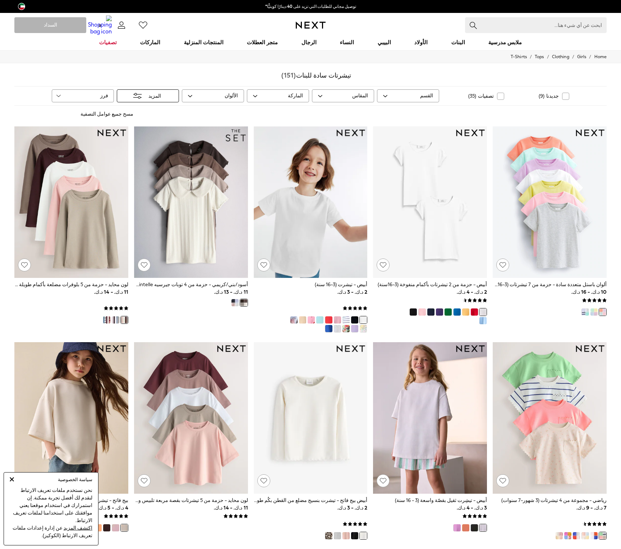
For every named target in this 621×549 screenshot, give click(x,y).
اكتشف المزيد (78, 528)
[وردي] (422, 312)
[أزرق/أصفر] (585, 535)
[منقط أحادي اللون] (337, 328)
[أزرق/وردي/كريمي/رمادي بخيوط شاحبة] (235, 302)
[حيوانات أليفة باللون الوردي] (363, 328)
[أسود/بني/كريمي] (243, 302)
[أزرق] (456, 312)
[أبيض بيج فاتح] (363, 535)
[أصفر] (465, 312)
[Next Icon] (311, 25)
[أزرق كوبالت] (328, 328)
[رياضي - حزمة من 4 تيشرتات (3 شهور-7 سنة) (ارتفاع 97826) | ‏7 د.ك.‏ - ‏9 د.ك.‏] (550, 418)
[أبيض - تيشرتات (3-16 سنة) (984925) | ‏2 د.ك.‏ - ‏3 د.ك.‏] (311, 202)
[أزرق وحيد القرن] (293, 320)
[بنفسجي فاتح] (456, 527)
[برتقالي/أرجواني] (567, 535)
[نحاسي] (465, 527)
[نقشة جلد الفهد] (328, 535)
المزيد (154, 96)
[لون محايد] (124, 320)
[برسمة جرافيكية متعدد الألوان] (585, 312)
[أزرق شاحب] (483, 320)
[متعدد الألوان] (115, 320)
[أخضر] (448, 312)
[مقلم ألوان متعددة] (594, 312)
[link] (121, 25)
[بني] (106, 527)
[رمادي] (337, 535)
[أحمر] (474, 312)
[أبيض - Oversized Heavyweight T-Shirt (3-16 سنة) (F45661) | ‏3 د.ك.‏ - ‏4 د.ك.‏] (430, 418)
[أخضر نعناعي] (319, 320)
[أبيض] (483, 312)
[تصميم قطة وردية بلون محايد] (559, 535)
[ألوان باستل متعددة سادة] (602, 312)
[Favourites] (143, 25)
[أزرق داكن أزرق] (430, 312)
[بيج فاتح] (124, 527)
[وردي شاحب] (346, 535)
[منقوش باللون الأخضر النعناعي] (346, 328)
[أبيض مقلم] (346, 320)
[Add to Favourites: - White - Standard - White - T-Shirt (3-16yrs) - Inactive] (264, 265)
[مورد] (106, 320)
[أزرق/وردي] (576, 535)
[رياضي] (602, 535)
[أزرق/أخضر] (594, 535)
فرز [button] (104, 96)
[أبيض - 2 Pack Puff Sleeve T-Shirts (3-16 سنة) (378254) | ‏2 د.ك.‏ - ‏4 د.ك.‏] (430, 202)
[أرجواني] (439, 312)
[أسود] (413, 312)
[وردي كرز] (311, 320)
